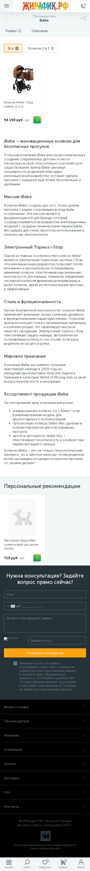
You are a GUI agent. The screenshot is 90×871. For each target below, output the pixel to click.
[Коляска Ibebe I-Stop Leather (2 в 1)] (22, 79)
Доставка (11, 778)
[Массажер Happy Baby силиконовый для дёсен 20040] (22, 517)
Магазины (11, 735)
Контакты (11, 806)
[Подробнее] (37, 119)
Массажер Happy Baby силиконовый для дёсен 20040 (21, 545)
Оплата (10, 764)
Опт (7, 792)
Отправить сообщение (45, 653)
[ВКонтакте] (45, 836)
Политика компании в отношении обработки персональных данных (45, 846)
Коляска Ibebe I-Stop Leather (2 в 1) (18, 104)
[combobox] (12, 606)
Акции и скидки (16, 707)
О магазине (13, 749)
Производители (16, 721)
